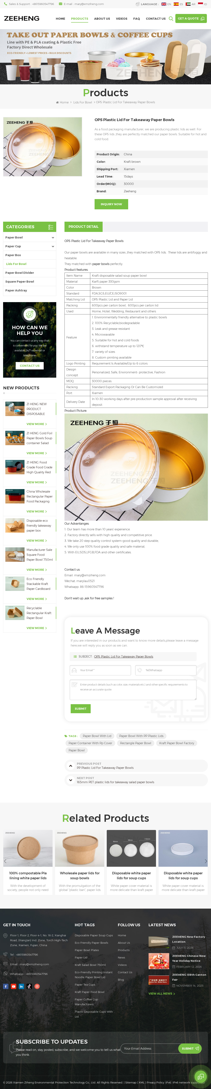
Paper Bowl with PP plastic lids (141, 736)
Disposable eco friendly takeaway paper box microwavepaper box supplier (39, 526)
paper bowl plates (87, 950)
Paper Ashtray (16, 290)
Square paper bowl (19, 281)
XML (141, 1082)
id (205, 4)
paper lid (81, 957)
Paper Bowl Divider (19, 273)
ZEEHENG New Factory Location (188, 939)
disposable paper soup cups (94, 935)
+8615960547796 (43, 4)
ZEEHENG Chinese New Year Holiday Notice (189, 958)
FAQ (136, 19)
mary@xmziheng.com (89, 4)
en (169, 4)
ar (193, 4)
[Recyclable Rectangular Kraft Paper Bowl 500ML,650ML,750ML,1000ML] (15, 613)
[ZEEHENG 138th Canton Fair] (159, 980)
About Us (102, 19)
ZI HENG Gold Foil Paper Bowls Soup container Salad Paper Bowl (39, 438)
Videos (121, 19)
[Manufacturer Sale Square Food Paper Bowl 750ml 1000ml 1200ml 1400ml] (15, 554)
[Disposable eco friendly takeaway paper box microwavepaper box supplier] (15, 525)
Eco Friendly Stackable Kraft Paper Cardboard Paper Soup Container (38, 584)
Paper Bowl (14, 237)
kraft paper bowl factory (176, 743)
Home (60, 19)
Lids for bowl (82, 102)
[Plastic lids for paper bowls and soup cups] (183, 848)
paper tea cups (85, 984)
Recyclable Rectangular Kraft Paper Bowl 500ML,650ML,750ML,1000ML (40, 613)
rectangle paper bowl (135, 743)
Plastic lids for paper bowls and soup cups (184, 875)
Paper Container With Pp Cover (90, 743)
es (181, 4)
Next (206, 861)
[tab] (83, 227)
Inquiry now (111, 204)
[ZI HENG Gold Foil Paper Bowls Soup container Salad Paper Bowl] (15, 438)
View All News (160, 993)
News (121, 957)
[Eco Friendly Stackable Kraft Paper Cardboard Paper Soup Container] (15, 584)
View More (35, 424)
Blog (121, 979)
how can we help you (30, 330)
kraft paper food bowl (89, 992)
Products (79, 19)
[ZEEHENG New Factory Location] (159, 942)
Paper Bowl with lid (97, 736)
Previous (5, 861)
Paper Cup (13, 246)
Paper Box (13, 255)
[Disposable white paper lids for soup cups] (80, 848)
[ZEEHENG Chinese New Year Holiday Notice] (159, 961)
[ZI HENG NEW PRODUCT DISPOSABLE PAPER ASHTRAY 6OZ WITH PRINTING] (15, 409)
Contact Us (156, 19)
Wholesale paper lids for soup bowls (28, 875)
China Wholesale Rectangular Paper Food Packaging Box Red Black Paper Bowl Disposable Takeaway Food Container (40, 497)
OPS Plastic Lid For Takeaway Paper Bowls (123, 656)
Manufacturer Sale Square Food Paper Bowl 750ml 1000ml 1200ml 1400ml (40, 555)
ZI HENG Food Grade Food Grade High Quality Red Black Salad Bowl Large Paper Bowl (39, 468)
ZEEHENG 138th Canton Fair (189, 977)
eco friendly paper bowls (91, 942)
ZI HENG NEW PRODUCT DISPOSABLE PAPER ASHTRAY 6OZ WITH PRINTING (38, 409)
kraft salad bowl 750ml (90, 964)
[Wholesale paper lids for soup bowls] (28, 848)
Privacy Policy (155, 1082)
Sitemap (130, 1082)
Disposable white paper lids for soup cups (80, 875)
